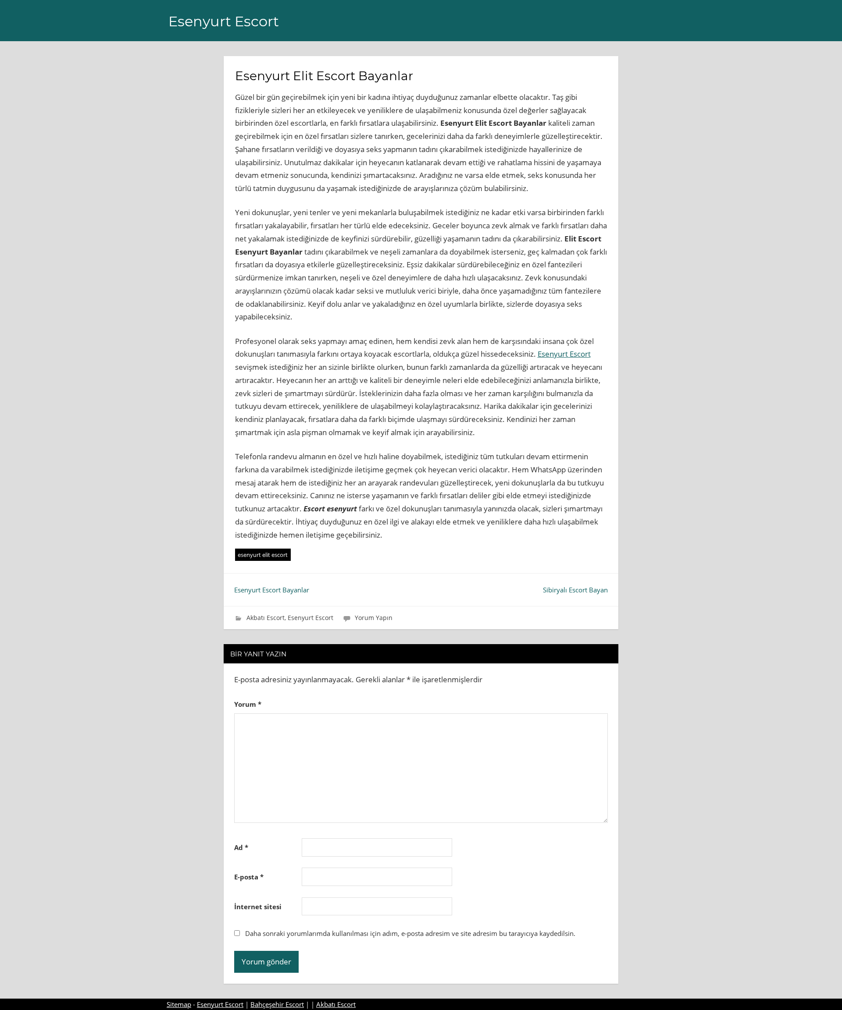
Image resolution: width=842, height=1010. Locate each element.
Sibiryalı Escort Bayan (575, 589)
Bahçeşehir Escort (277, 1004)
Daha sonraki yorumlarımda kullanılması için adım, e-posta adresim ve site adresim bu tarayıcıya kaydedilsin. (410, 933)
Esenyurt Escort (223, 21)
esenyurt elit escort (263, 555)
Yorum (247, 704)
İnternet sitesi (258, 906)
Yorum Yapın (373, 617)
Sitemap (179, 1004)
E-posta (249, 876)
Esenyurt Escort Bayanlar (271, 589)
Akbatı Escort (265, 617)
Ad (241, 847)
